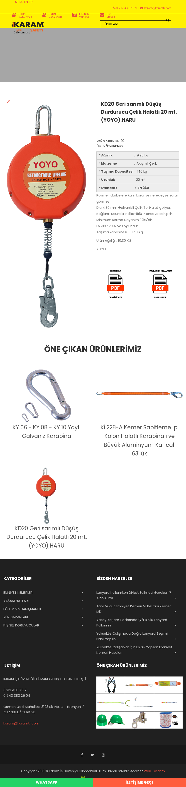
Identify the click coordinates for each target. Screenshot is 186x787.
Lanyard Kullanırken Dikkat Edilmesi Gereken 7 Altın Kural (133, 595)
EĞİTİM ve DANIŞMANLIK (22, 608)
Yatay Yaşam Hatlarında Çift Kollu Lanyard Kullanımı (131, 622)
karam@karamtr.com (21, 723)
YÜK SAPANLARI (15, 617)
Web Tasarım (154, 771)
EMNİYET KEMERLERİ (18, 592)
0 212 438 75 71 (15, 690)
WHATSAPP (46, 782)
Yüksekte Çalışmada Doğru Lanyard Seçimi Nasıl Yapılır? (132, 636)
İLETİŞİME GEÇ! (139, 782)
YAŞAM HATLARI (16, 600)
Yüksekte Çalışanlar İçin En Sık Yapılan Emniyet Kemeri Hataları (134, 650)
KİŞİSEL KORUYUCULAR (21, 625)
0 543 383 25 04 (16, 695)
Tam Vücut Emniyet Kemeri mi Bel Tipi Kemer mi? (133, 609)
